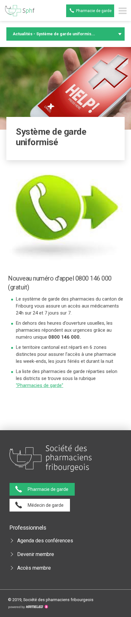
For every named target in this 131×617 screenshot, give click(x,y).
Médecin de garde (46, 505)
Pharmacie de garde (94, 11)
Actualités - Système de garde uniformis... (54, 33)
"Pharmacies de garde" (39, 385)
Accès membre (34, 568)
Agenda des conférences (45, 541)
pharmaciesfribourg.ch (18, 11)
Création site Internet (28, 607)
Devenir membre (35, 554)
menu (122, 11)
